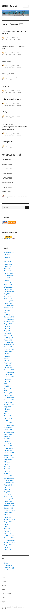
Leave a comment (17, 39)
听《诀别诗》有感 (11, 154)
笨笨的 (19, 196)
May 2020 (7, 268)
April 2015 (7, 361)
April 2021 (7, 262)
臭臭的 (4, 581)
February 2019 (8, 287)
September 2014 (9, 377)
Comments (9, 567)
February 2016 (8, 338)
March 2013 (8, 418)
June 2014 (7, 384)
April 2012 (7, 443)
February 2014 (8, 393)
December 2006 (9, 538)
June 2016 (7, 328)
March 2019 (8, 285)
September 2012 (9, 432)
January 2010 (8, 501)
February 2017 (8, 314)
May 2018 (7, 294)
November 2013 (9, 400)
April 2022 (7, 259)
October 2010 (8, 480)
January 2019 (8, 289)
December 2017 (9, 305)
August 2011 (8, 460)
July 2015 (7, 354)
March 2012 (8, 446)
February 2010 (8, 499)
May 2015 (7, 358)
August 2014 (8, 379)
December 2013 (9, 397)
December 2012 (9, 425)
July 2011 (7, 462)
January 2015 (8, 367)
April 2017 (7, 310)
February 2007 (9, 535)
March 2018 (8, 298)
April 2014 (7, 388)
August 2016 (8, 324)
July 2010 (7, 487)
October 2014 (8, 374)
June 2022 (7, 257)
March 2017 (8, 312)
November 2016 (9, 319)
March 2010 (8, 496)
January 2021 (8, 264)
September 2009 (9, 510)
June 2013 (7, 411)
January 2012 (8, 450)
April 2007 (7, 531)
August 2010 (8, 485)
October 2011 (8, 455)
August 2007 (8, 522)
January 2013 (8, 423)
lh (5, 37)
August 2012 (8, 434)
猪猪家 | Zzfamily (10, 6)
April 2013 (7, 416)
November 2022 (9, 252)
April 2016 (7, 333)
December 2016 (9, 317)
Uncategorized (6, 39)
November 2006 (9, 540)
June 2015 (7, 356)
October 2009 (8, 508)
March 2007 (8, 533)
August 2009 (8, 512)
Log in (6, 563)
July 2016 (7, 326)
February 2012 (8, 448)
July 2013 (7, 409)
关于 (3, 598)
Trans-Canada (6, 594)
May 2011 (7, 466)
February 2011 (8, 473)
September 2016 (9, 321)
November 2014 (9, 372)
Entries (8, 565)
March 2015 (8, 363)
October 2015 (8, 347)
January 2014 (8, 395)
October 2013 (8, 402)
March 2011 (7, 471)
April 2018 (7, 296)
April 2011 (7, 469)
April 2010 (7, 494)
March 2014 (8, 390)
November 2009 (9, 506)
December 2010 (9, 478)
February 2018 (8, 301)
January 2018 (8, 303)
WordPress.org (9, 570)
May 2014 (7, 386)
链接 (3, 602)
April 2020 (7, 271)
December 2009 (9, 503)
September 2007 (9, 519)
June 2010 (7, 489)
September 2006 (9, 542)
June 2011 (7, 464)
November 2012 (9, 427)
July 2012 (7, 436)
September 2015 (9, 349)
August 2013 (8, 407)
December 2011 (9, 453)
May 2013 (7, 413)
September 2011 (9, 457)
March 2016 (8, 335)
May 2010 (7, 492)
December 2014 (9, 370)
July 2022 (7, 255)
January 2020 (8, 273)
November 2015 (9, 344)
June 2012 (7, 439)
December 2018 (9, 291)
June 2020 (7, 266)
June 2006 (7, 549)
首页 (3, 577)
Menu (26, 6)
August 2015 (8, 351)
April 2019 (7, 282)
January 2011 (8, 476)
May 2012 (7, 441)
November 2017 (9, 308)
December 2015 (9, 342)
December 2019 (9, 275)
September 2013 (9, 404)
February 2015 (8, 365)
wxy (6, 196)
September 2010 (9, 483)
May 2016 (7, 331)
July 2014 (7, 381)
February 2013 (8, 420)
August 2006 (8, 545)
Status (18, 37)
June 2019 (7, 278)
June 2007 (7, 526)
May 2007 (7, 529)
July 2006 (7, 547)
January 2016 (8, 340)
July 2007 (7, 524)
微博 (3, 590)
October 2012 (8, 430)
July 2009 (7, 515)
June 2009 (7, 517)
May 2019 (7, 280)
